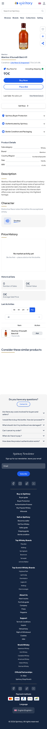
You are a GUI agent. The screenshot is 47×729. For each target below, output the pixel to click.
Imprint (23, 625)
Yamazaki (23, 558)
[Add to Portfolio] (43, 36)
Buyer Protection (23, 501)
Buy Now (23, 80)
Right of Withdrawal (23, 632)
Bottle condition (23, 534)
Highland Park (23, 571)
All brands (23, 511)
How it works (23, 598)
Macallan (23, 544)
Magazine (23, 612)
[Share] (43, 43)
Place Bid (23, 86)
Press (24, 609)
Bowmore (23, 555)
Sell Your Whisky (23, 524)
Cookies (23, 636)
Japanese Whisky (23, 648)
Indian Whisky (23, 663)
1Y (27, 310)
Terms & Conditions (23, 622)
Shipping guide (23, 531)
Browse (7, 18)
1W (14, 310)
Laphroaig (23, 575)
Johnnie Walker (23, 562)
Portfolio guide (23, 602)
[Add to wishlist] (43, 29)
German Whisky (23, 666)
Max (32, 310)
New (22, 18)
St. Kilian (24, 676)
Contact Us (23, 404)
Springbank (23, 551)
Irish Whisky (23, 652)
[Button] (13, 484)
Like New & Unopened (19, 62)
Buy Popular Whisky (24, 508)
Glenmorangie (23, 589)
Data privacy (23, 629)
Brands (15, 18)
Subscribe (23, 474)
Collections (30, 18)
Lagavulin (23, 582)
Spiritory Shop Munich (23, 679)
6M (23, 310)
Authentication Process (23, 504)
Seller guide (23, 528)
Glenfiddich (24, 578)
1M (19, 310)
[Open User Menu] (44, 3)
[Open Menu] (3, 3)
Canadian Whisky (23, 656)
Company (23, 605)
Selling (40, 18)
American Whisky (23, 659)
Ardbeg (23, 547)
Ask (37, 333)
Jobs (23, 639)
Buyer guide (23, 497)
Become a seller (23, 521)
